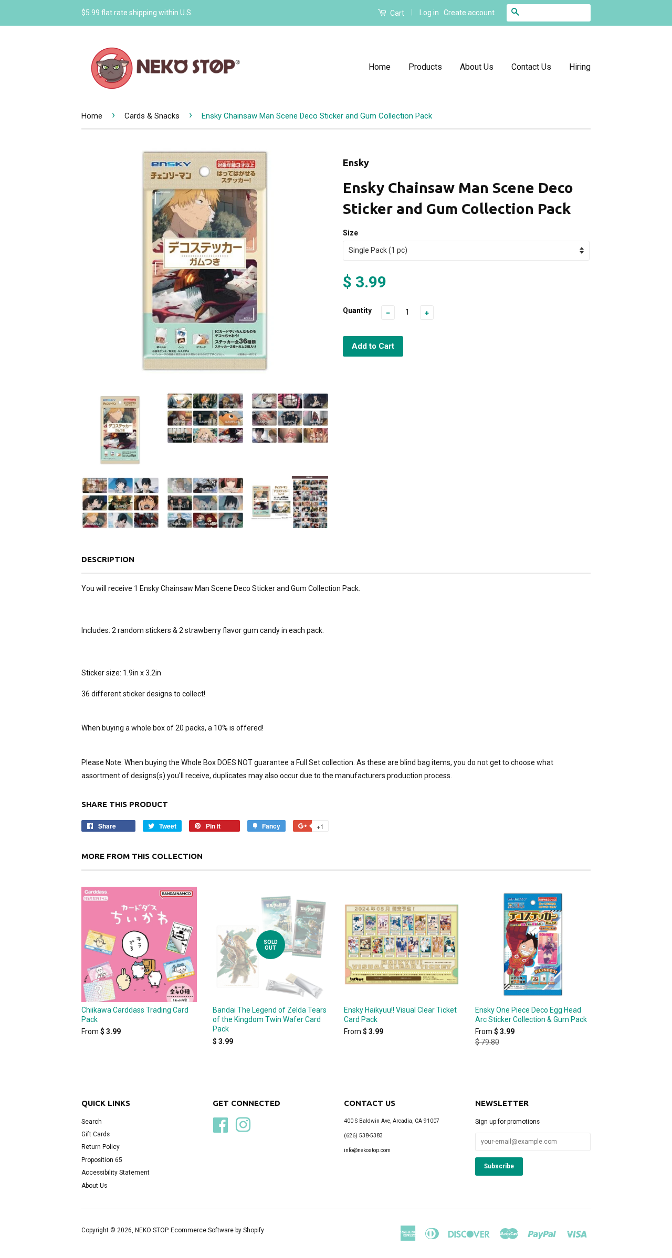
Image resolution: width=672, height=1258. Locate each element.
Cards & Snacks (152, 116)
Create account (469, 12)
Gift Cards (95, 1134)
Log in (429, 12)
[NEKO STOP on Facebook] (220, 1123)
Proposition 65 (101, 1160)
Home (380, 67)
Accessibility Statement (115, 1172)
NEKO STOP (151, 1230)
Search (91, 1121)
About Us (477, 67)
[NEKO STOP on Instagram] (243, 1123)
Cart (396, 13)
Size (350, 233)
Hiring (580, 67)
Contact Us (531, 67)
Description (107, 559)
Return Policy (100, 1147)
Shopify (253, 1230)
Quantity (357, 310)
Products (425, 67)
